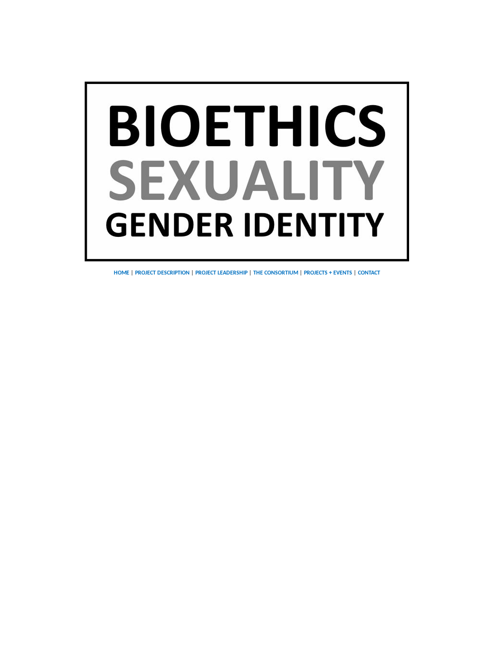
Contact (369, 273)
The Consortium (275, 273)
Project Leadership (221, 273)
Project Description (162, 273)
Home (121, 273)
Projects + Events (328, 273)
